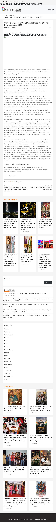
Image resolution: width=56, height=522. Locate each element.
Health (6, 344)
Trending (7, 373)
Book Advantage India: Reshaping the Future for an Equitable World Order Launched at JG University (45, 223)
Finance (6, 341)
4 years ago (13, 27)
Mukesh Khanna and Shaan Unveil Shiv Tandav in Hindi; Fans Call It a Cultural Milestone (14, 469)
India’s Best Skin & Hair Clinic (36, 79)
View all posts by (10, 176)
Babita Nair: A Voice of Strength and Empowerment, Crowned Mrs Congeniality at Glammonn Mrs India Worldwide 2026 (10, 259)
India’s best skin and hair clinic (17, 132)
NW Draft (7, 358)
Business (13, 182)
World (6, 379)
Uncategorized (8, 376)
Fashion (6, 338)
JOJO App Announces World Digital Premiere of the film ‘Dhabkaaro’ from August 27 (14, 408)
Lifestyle (6, 347)
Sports (6, 367)
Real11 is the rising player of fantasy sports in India (41, 187)
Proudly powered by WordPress (17, 519)
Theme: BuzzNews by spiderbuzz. (38, 519)
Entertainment (8, 335)
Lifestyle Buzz (8, 350)
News (6, 355)
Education (7, 332)
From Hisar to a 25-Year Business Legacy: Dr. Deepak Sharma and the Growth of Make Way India (27, 257)
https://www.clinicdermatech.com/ (20, 164)
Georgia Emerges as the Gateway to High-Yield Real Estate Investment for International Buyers (10, 223)
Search (7, 279)
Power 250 (7, 361)
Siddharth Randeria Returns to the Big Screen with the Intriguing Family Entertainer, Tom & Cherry (40, 408)
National (6, 352)
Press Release (8, 364)
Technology (7, 370)
